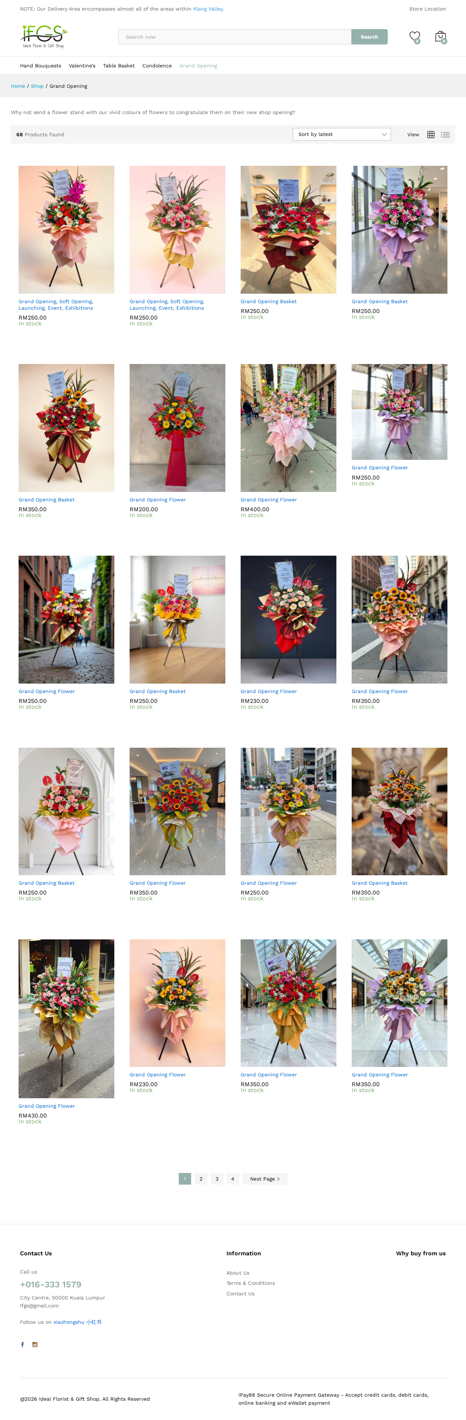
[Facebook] (22, 1345)
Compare (92, 289)
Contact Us (240, 1293)
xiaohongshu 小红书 (78, 1322)
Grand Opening (198, 65)
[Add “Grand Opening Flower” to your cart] (152, 487)
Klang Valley (207, 9)
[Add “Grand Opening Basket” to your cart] (263, 289)
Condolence (157, 65)
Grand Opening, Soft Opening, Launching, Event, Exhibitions (56, 304)
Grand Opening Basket (269, 301)
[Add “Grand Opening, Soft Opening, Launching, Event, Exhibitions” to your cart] (41, 289)
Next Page (263, 1179)
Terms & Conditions (250, 1283)
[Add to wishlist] (75, 289)
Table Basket (119, 65)
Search (369, 37)
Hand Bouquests (40, 65)
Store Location (427, 9)
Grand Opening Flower (158, 499)
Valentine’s (82, 65)
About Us (237, 1273)
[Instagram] (35, 1345)
